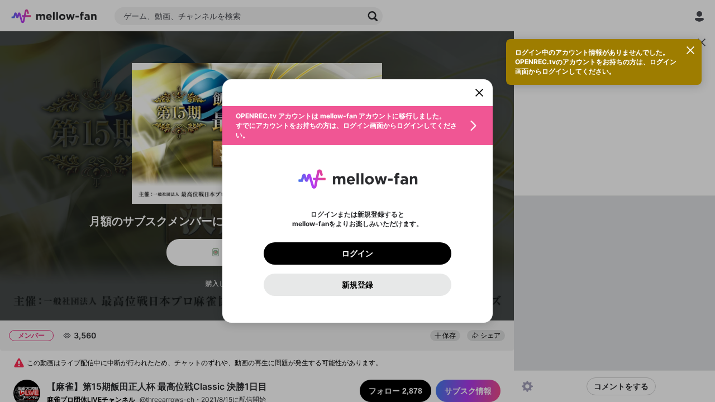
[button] (357, 125)
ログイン (357, 253)
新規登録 (357, 284)
